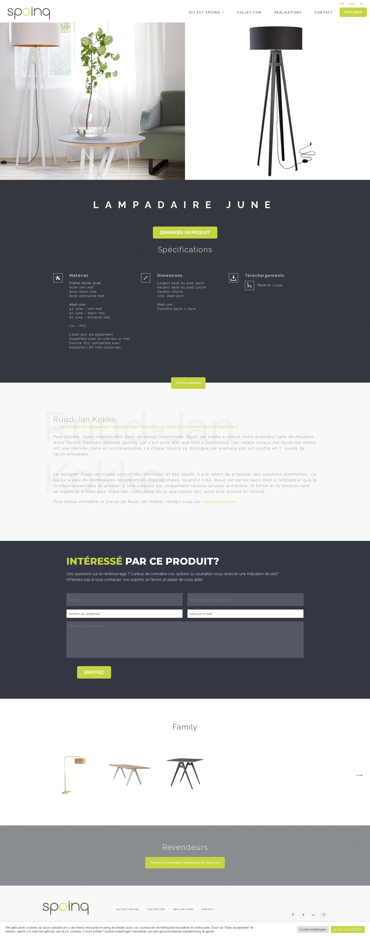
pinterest (293, 914)
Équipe (195, 30)
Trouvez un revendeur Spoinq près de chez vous (185, 862)
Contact (324, 12)
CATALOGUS (353, 12)
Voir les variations (188, 383)
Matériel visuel (270, 285)
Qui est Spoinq (204, 12)
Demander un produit (185, 232)
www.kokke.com (220, 501)
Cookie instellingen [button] (313, 929)
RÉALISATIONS (288, 12)
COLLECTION (249, 12)
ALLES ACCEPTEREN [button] (347, 929)
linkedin (313, 914)
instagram (323, 914)
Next (359, 775)
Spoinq (34, 13)
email (303, 914)
